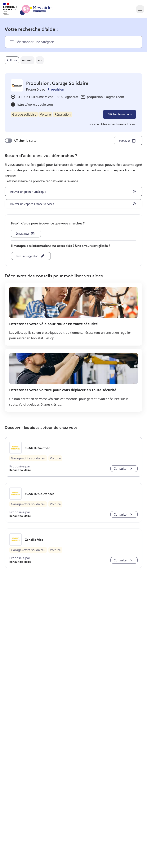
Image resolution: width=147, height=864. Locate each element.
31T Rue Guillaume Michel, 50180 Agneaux (47, 97)
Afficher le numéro (119, 114)
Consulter (121, 468)
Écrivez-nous (22, 233)
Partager (124, 140)
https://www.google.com (35, 104)
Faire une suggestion (27, 256)
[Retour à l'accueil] (31, 9)
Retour (13, 60)
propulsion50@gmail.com (105, 97)
